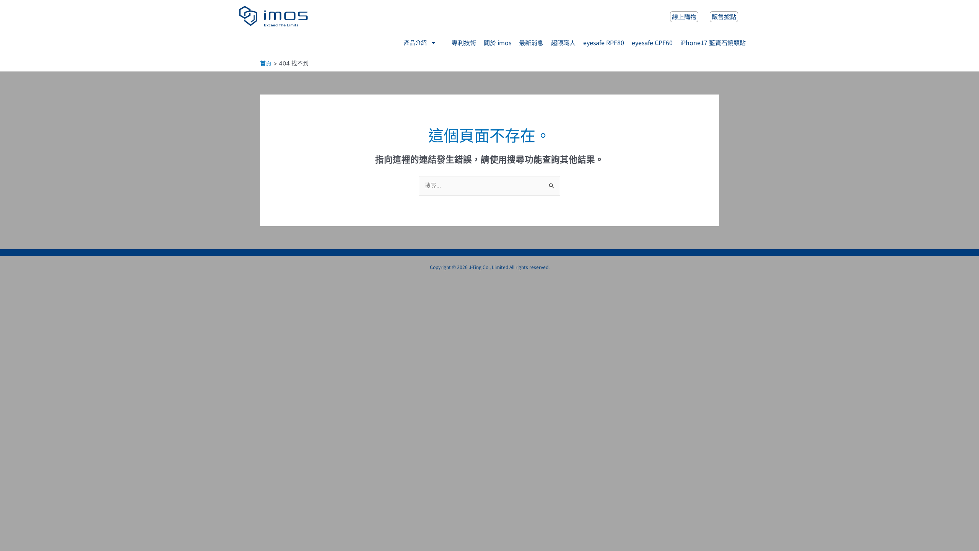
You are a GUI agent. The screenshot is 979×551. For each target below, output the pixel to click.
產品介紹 (415, 42)
